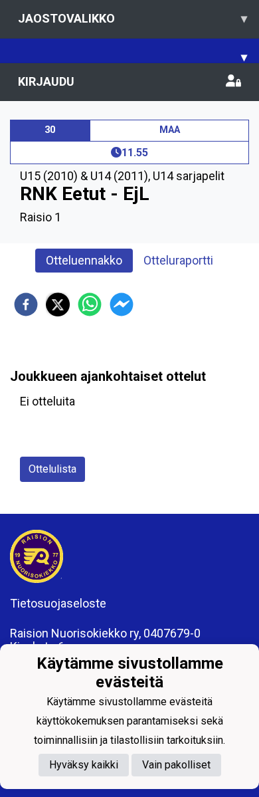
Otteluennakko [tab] (84, 260)
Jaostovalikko (132, 18)
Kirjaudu (46, 81)
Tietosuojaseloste (58, 603)
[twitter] (58, 304)
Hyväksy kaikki (83, 764)
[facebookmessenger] (121, 304)
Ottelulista (52, 469)
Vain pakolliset (176, 764)
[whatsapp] (90, 304)
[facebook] (26, 304)
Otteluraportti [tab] (178, 260)
